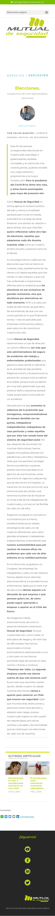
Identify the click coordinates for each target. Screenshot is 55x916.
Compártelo (27, 817)
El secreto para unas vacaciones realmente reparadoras (38, 783)
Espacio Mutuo (15, 94)
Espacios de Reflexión (40, 94)
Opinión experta (27, 98)
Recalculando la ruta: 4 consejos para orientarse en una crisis (15, 783)
